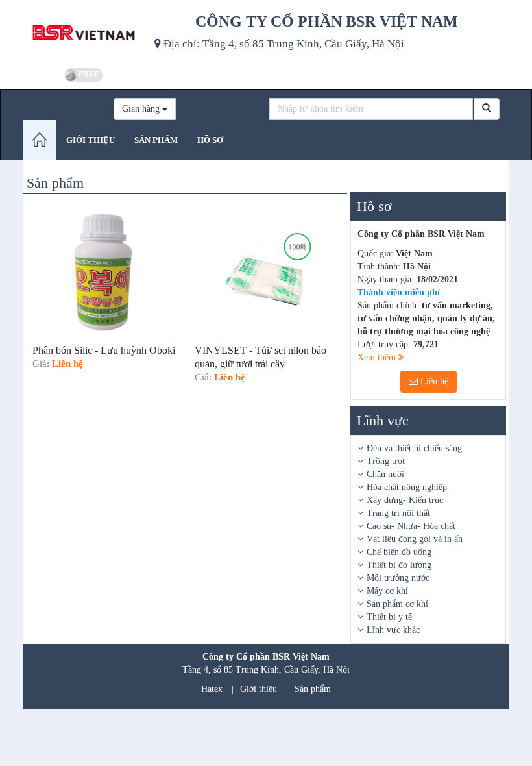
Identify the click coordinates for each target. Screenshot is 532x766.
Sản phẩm (313, 689)
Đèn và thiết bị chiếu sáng (414, 448)
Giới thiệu (258, 689)
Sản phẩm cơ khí (397, 604)
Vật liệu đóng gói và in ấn (415, 539)
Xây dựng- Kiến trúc (405, 500)
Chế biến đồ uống (399, 552)
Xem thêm (377, 357)
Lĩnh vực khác (393, 630)
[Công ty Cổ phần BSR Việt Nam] (83, 32)
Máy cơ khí (387, 591)
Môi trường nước (398, 578)
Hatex (212, 689)
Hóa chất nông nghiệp (407, 487)
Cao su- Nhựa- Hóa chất (411, 526)
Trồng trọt (386, 461)
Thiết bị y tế (389, 617)
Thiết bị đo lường (399, 565)
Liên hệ (433, 381)
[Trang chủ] (39, 140)
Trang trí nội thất (398, 513)
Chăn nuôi (385, 474)
